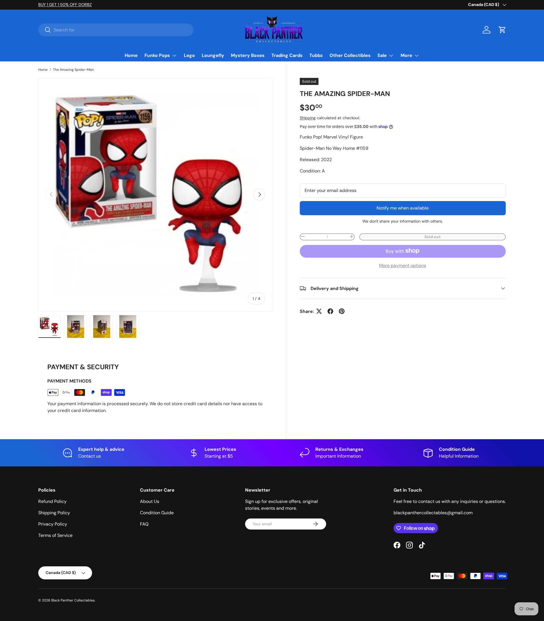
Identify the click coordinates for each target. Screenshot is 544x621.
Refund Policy (52, 501)
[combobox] (116, 30)
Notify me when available (403, 208)
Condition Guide (157, 513)
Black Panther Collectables (73, 600)
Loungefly (213, 55)
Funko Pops (157, 55)
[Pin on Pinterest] (341, 311)
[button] (502, 30)
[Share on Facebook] (330, 311)
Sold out (432, 236)
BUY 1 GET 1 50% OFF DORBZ (65, 4)
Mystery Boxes (248, 55)
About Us (149, 501)
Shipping (308, 117)
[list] (155, 194)
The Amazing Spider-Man (73, 69)
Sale (382, 55)
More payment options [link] (402, 265)
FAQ (144, 524)
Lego (189, 55)
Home (131, 55)
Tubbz (316, 55)
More (406, 55)
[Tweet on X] (319, 311)
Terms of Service (55, 535)
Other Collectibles (350, 55)
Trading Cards (287, 55)
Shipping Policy (54, 513)
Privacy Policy (52, 524)
